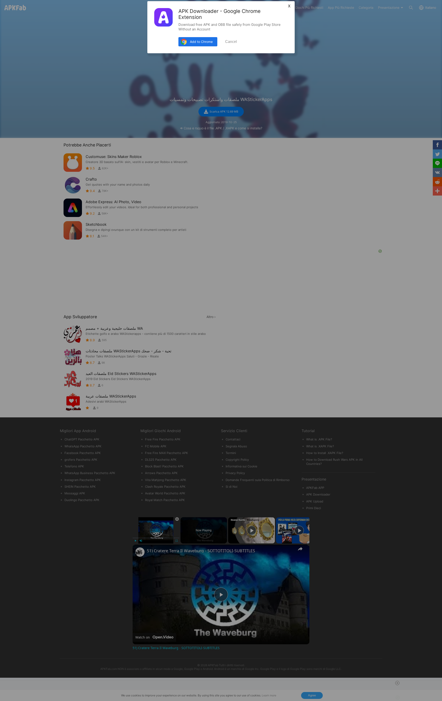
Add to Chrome (201, 42)
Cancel (231, 42)
